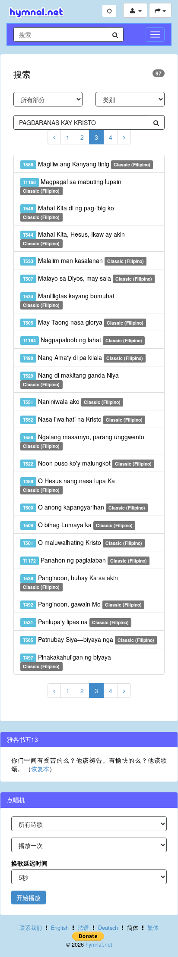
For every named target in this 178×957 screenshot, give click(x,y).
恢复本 (40, 768)
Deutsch (108, 928)
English (60, 928)
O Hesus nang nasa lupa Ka (68, 484)
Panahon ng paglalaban (85, 560)
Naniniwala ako (72, 401)
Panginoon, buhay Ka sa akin (70, 581)
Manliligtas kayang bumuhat (68, 299)
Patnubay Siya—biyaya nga (88, 639)
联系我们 (30, 928)
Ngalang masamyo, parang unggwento (83, 440)
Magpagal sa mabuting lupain (72, 185)
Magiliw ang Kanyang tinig (86, 164)
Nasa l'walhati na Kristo (83, 419)
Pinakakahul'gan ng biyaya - (68, 661)
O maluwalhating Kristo (82, 542)
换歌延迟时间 (29, 863)
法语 (83, 928)
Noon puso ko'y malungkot (87, 463)
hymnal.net (99, 944)
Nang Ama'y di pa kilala (83, 357)
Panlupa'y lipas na (76, 621)
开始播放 (28, 897)
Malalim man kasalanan (83, 260)
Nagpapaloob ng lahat (82, 339)
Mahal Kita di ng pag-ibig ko (68, 211)
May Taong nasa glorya (83, 322)
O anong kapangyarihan (84, 507)
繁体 (153, 928)
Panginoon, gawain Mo (82, 604)
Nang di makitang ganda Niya (70, 379)
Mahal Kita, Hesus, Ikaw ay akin (73, 238)
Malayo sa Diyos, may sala (87, 278)
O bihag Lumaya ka (78, 524)
